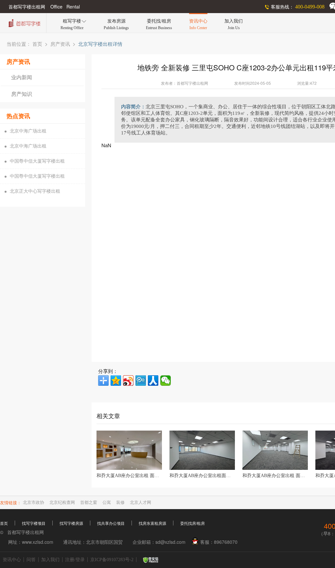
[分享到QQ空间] (116, 380)
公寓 (106, 502)
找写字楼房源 (71, 523)
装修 (120, 502)
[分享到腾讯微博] (140, 380)
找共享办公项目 (111, 523)
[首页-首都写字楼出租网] (24, 22)
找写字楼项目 (33, 523)
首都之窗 (88, 502)
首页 (37, 44)
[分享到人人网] (153, 380)
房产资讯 (60, 44)
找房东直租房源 (152, 523)
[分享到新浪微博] (128, 380)
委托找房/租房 (192, 523)
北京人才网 (140, 502)
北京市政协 (33, 502)
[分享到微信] (165, 380)
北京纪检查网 (62, 502)
